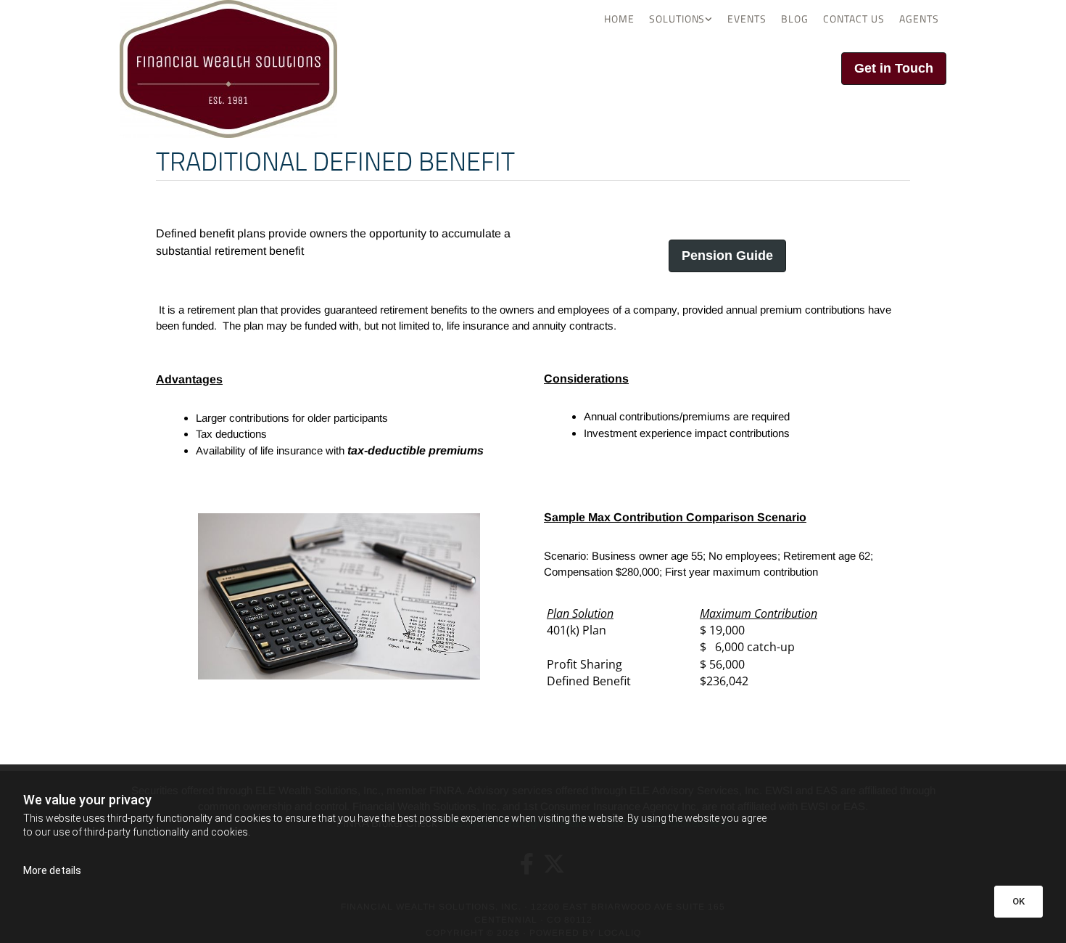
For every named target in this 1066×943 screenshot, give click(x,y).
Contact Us (854, 18)
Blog (795, 18)
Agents (919, 18)
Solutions (677, 18)
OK (1018, 901)
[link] (681, 19)
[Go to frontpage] (250, 69)
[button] (893, 68)
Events (747, 18)
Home (619, 18)
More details (52, 870)
